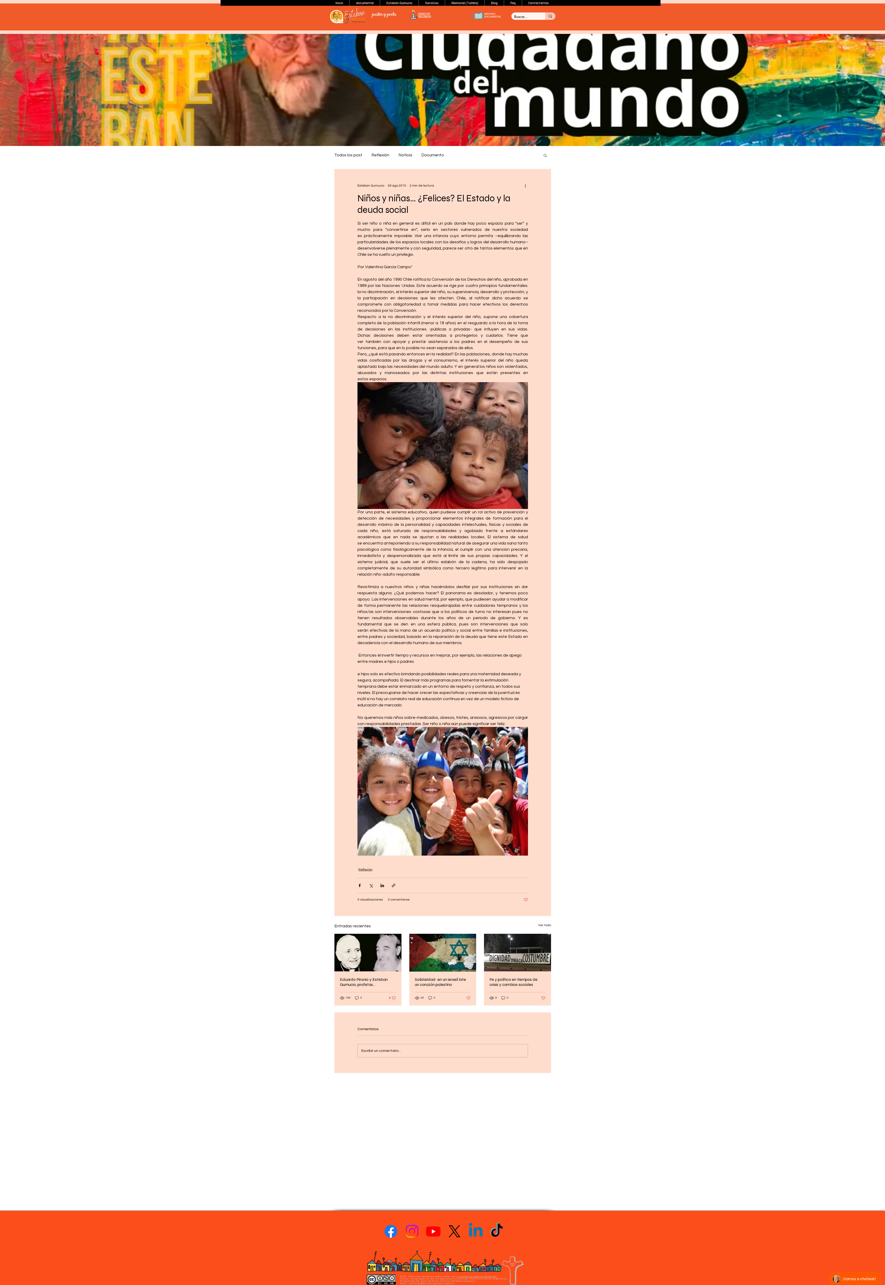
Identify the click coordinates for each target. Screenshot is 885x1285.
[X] (454, 1231)
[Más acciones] (525, 185)
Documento (432, 155)
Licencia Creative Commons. (477, 1276)
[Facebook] (390, 1231)
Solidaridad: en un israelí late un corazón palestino (440, 982)
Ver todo (544, 925)
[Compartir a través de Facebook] (359, 885)
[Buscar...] (550, 16)
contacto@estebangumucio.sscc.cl (432, 1283)
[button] (399, 3)
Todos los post (348, 155)
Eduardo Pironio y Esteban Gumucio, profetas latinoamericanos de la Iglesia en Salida (366, 982)
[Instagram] (412, 1231)
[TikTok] (496, 1231)
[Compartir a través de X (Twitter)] (371, 885)
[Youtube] (433, 1231)
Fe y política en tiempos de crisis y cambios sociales (513, 982)
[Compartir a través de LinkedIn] (382, 885)
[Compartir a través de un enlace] (393, 885)
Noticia (405, 155)
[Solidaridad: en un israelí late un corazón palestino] (442, 953)
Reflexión (380, 155)
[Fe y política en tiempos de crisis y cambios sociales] (517, 952)
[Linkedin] (475, 1231)
